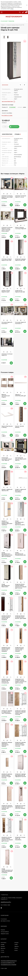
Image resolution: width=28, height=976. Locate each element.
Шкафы (2, 944)
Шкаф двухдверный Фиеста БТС (5, 585)
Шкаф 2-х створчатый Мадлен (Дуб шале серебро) (7, 522)
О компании (4, 919)
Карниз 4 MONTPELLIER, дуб (20, 395)
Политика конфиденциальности (9, 960)
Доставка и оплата (5, 920)
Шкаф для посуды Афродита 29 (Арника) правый (20, 807)
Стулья (2, 952)
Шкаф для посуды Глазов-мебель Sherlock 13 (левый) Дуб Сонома (7, 839)
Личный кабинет (5, 931)
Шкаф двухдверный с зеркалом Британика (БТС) (20, 522)
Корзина (3, 929)
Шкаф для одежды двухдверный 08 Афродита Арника (20, 775)
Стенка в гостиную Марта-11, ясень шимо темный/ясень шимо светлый (7, 230)
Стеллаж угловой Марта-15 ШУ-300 (7, 259)
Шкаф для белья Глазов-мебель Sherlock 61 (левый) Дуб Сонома (20, 586)
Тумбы (16, 944)
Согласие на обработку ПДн (8, 962)
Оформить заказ (5, 933)
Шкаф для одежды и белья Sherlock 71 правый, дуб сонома (7, 807)
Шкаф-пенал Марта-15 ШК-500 (20, 291)
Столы (2, 950)
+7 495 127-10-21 (4, 894)
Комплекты (3, 942)
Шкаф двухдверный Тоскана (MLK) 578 (20, 554)
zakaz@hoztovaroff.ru (6, 902)
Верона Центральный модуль (6, 396)
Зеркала (16, 946)
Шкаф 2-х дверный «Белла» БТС (7, 490)
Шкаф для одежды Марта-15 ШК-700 (20, 259)
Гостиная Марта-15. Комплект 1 (7, 323)
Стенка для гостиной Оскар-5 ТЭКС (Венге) (7, 459)
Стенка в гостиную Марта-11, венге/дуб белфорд (7, 197)
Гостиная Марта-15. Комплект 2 (20, 323)
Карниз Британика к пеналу (7, 426)
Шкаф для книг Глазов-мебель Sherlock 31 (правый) (6, 649)
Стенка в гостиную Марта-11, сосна (20, 196)
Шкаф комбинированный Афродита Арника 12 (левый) (7, 870)
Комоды (16, 942)
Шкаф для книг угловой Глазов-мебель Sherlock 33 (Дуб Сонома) (20, 681)
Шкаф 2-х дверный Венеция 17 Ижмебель (20, 491)
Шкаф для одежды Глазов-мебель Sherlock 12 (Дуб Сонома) (20, 744)
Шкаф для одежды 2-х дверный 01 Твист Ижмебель (7, 712)
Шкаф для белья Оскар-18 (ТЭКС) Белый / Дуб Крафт (20, 617)
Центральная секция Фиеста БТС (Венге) (20, 459)
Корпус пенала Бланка (19, 426)
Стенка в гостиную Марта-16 (7, 354)
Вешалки (3, 948)
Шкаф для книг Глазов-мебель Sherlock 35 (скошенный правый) (6, 681)
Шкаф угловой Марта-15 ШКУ (6, 291)
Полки (16, 948)
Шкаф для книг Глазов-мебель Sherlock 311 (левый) (19, 649)
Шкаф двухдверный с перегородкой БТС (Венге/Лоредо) (7, 554)
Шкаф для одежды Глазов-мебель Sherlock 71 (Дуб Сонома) (7, 775)
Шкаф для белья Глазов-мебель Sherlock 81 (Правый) (6, 617)
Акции (16, 950)
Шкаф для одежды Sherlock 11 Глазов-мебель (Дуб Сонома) (20, 712)
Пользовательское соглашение (8, 964)
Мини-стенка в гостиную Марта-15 (20, 228)
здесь (11, 8)
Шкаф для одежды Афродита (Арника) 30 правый (7, 744)
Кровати (3, 946)
